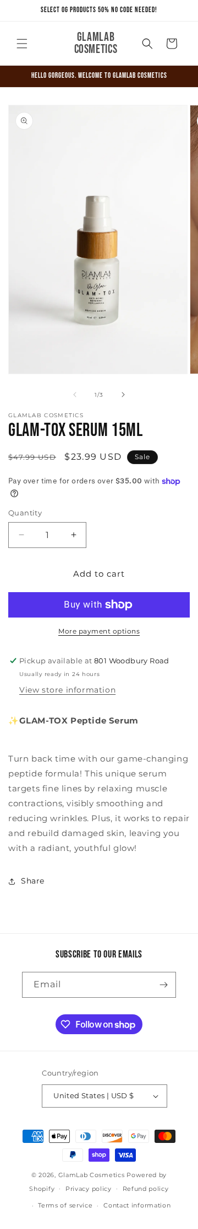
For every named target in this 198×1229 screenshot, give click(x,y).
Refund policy (146, 1189)
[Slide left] (75, 394)
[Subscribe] (163, 985)
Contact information (136, 1205)
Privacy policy (88, 1189)
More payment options (99, 631)
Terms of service (65, 1205)
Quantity (25, 512)
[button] (22, 43)
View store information (67, 690)
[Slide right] (123, 394)
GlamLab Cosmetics (92, 1175)
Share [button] (33, 881)
